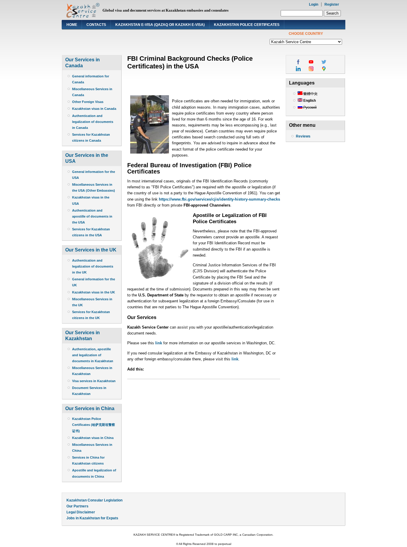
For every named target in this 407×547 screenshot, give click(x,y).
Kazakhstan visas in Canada (94, 108)
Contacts (96, 25)
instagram (311, 68)
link (159, 343)
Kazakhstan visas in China (93, 438)
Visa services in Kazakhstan (94, 381)
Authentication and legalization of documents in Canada (92, 121)
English (309, 101)
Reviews (303, 136)
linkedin (298, 68)
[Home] (83, 16)
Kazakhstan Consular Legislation (94, 500)
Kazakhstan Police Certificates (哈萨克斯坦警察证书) (93, 424)
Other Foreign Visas (87, 102)
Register (331, 4)
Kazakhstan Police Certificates (246, 25)
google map (323, 68)
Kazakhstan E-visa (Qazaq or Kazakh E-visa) (160, 25)
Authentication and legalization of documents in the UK (92, 266)
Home (71, 25)
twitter (323, 62)
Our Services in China (89, 408)
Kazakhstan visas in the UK (93, 292)
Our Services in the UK (90, 249)
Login (313, 4)
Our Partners (77, 506)
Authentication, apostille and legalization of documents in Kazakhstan (92, 355)
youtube (311, 62)
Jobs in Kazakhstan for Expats (92, 518)
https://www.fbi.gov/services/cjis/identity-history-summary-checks (219, 199)
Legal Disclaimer (80, 512)
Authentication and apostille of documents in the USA (92, 216)
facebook (298, 62)
